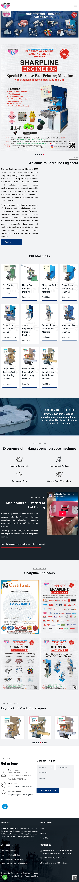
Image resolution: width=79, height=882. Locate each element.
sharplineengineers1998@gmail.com (22, 794)
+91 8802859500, (15, 786)
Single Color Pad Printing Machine (67, 288)
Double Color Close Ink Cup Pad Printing (14, 864)
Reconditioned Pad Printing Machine (48, 328)
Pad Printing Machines (8, 851)
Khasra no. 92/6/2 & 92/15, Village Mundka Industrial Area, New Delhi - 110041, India (57, 852)
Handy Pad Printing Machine (27, 288)
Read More (6, 294)
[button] (35, 154)
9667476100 (26, 786)
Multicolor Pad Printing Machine (68, 328)
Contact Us (44, 838)
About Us (43, 833)
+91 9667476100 (60, 858)
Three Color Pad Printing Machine (8, 328)
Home (42, 829)
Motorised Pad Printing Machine (49, 288)
